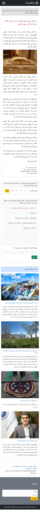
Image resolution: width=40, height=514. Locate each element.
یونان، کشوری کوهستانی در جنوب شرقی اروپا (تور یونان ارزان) (21, 303)
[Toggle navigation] (3, 3)
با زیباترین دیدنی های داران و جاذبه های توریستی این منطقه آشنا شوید (20, 352)
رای (7, 191)
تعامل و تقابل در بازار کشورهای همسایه (27, 441)
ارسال (34, 257)
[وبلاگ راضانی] (32, 3)
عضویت (34, 498)
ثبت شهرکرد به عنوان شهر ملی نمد (28, 401)
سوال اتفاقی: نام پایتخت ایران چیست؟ (25, 248)
